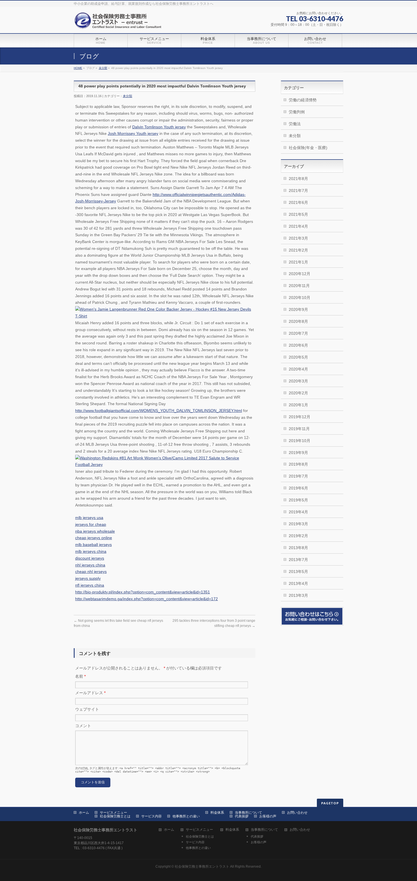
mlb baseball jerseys (93, 544)
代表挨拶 (241, 816)
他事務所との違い (186, 816)
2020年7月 (298, 333)
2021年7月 (298, 190)
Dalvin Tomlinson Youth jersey (159, 127)
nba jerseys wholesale (95, 531)
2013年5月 (298, 571)
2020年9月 (298, 309)
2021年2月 (298, 250)
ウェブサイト (87, 709)
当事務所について (248, 813)
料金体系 (217, 813)
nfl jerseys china (89, 585)
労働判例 (297, 112)
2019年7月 (298, 476)
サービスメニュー (113, 813)
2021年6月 (298, 202)
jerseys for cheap (90, 524)
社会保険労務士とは (115, 816)
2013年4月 (298, 583)
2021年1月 (298, 262)
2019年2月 (298, 535)
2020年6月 (298, 345)
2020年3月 (298, 381)
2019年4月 (298, 512)
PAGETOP (330, 803)
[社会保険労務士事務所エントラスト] (119, 22)
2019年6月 (298, 488)
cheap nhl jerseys (91, 571)
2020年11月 (299, 285)
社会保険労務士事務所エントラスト (202, 867)
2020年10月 (299, 297)
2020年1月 (298, 405)
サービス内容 (151, 816)
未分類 (103, 68)
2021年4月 (298, 226)
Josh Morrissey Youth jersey (133, 133)
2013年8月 (298, 547)
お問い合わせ (297, 813)
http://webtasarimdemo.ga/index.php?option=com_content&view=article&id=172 (146, 599)
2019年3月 (298, 524)
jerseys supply (88, 578)
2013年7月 (298, 559)
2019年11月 (299, 428)
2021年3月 (298, 238)
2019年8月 (298, 464)
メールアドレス (90, 692)
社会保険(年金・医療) (308, 147)
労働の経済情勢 (303, 100)
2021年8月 (298, 178)
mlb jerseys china (90, 551)
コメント (83, 725)
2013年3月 (298, 595)
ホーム (84, 813)
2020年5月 (298, 357)
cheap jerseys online (93, 537)
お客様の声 (267, 816)
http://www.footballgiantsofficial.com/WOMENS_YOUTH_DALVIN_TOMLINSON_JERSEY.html (158, 410)
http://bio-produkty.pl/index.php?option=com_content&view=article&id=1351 (142, 592)
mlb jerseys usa (89, 517)
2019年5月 (298, 500)
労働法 (295, 124)
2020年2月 (298, 393)
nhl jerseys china (90, 565)
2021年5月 (298, 214)
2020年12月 (299, 273)
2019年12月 (299, 417)
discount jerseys (89, 558)
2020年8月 (298, 321)
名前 (80, 676)
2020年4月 (298, 369)
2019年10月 (299, 440)
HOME (78, 68)
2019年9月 (298, 452)
